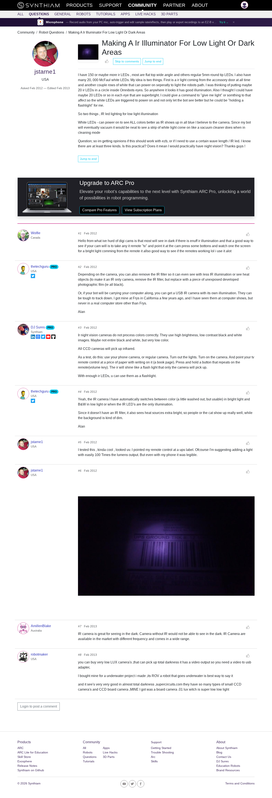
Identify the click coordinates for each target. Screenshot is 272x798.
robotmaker (39, 654)
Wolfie (35, 233)
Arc (153, 757)
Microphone (54, 22)
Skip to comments (127, 61)
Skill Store (24, 757)
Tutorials (105, 14)
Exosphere (24, 761)
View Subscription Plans (143, 210)
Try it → (223, 22)
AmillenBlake (41, 626)
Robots (83, 14)
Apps (125, 14)
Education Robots (228, 765)
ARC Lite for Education (32, 752)
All (20, 14)
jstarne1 (37, 442)
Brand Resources (228, 770)
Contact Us (223, 757)
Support (156, 742)
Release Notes (27, 765)
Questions (39, 14)
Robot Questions (51, 32)
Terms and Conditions (240, 783)
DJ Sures (38, 327)
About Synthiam (227, 748)
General (62, 14)
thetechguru (40, 266)
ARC (20, 748)
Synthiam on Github (30, 770)
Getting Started (161, 748)
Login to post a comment (38, 706)
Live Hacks (145, 14)
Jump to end (152, 61)
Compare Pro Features (99, 210)
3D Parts (169, 14)
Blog (219, 752)
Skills (154, 761)
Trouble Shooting (162, 752)
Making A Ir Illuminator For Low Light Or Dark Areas (106, 32)
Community (26, 32)
